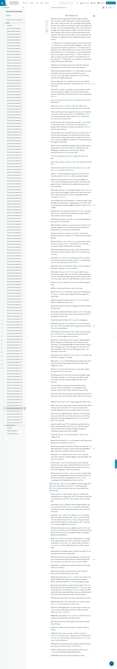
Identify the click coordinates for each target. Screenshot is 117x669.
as (71, 388)
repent (63, 197)
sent (75, 201)
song (84, 522)
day (55, 470)
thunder (66, 244)
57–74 (61, 59)
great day (66, 152)
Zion (77, 140)
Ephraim (64, 316)
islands (67, 125)
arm (55, 610)
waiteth (56, 421)
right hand (77, 517)
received (57, 604)
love (73, 486)
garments (71, 426)
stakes (53, 140)
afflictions (64, 484)
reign (67, 268)
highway (61, 282)
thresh (89, 551)
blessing (67, 324)
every (82, 355)
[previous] (27, 336)
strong (53, 545)
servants (61, 361)
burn (78, 588)
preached (73, 355)
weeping (54, 652)
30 (1, 328)
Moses (68, 499)
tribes (55, 326)
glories (56, 530)
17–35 (78, 48)
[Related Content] (110, 7)
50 (1, 336)
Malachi (87, 585)
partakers (85, 528)
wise (69, 543)
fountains (62, 371)
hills (79, 306)
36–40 (65, 52)
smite (53, 279)
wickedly (77, 590)
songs (74, 320)
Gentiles (87, 127)
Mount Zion (80, 211)
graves (61, 515)
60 (1, 340)
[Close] (46, 21)
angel (60, 345)
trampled (64, 463)
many (87, 349)
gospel (63, 347)
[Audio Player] (111, 663)
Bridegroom (72, 148)
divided (75, 262)
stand (68, 225)
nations (84, 122)
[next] (114, 336)
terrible (67, 402)
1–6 (52, 43)
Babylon (65, 100)
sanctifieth (78, 571)
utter (63, 233)
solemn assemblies (65, 106)
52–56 (75, 57)
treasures (80, 300)
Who (68, 424)
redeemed (72, 473)
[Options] (113, 7)
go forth (75, 562)
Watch (55, 156)
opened (80, 515)
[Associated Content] (94, 16)
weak (65, 538)
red (69, 440)
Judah (71, 168)
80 (1, 348)
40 (1, 332)
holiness (64, 334)
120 (1, 364)
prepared (81, 418)
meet (70, 408)
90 (1, 352)
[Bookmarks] (106, 7)
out (58, 174)
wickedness (66, 176)
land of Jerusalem (64, 258)
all (83, 562)
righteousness (83, 435)
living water (55, 294)
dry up (71, 616)
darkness (78, 646)
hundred (58, 213)
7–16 (52, 45)
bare (66, 81)
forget (80, 75)
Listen (87, 190)
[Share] (46, 30)
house (72, 170)
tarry (54, 97)
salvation (87, 84)
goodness (79, 478)
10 (1, 320)
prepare (57, 538)
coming (88, 205)
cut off (71, 582)
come (74, 71)
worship (59, 369)
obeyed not (55, 636)
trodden (80, 455)
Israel (62, 326)
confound (61, 543)
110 (1, 360)
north (71, 272)
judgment (54, 75)
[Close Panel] (23, 7)
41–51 (76, 55)
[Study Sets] (103, 7)
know (71, 156)
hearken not (71, 577)
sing (78, 522)
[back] (2, 7)
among (74, 162)
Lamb (62, 211)
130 (1, 368)
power (61, 612)
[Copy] (46, 28)
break (80, 244)
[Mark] (46, 25)
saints (69, 515)
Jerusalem (83, 168)
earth (80, 260)
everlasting (79, 324)
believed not (57, 638)
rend (66, 377)
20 (1, 324)
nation (58, 545)
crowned (81, 312)
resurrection (71, 507)
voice (73, 236)
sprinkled (87, 465)
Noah (77, 496)
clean (75, 100)
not (62, 184)
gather (88, 114)
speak (77, 106)
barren (62, 292)
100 (1, 356)
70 (1, 344)
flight (53, 548)
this (57, 627)
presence (54, 336)
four (79, 116)
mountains (57, 170)
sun (90, 446)
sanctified (56, 334)
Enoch (61, 494)
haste (53, 182)
